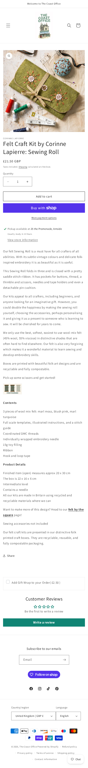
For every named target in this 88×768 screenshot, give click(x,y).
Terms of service (45, 753)
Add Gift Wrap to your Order (36, 582)
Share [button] (11, 556)
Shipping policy (66, 753)
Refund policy (69, 746)
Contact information (46, 759)
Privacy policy (25, 753)
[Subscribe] (64, 660)
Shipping (23, 166)
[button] (8, 25)
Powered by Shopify (48, 746)
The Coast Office (28, 746)
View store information (23, 240)
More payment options (44, 217)
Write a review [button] (44, 622)
